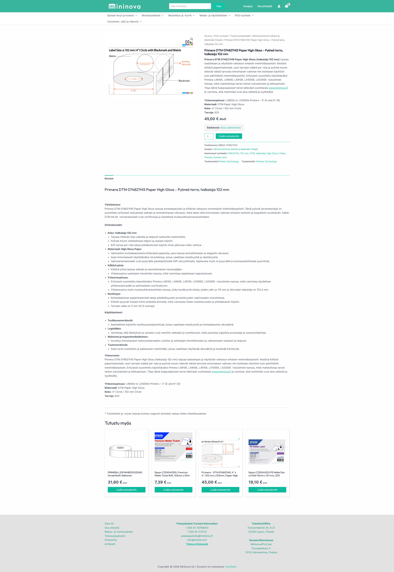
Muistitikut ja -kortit (180, 15)
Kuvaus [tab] (109, 178)
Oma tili (109, 523)
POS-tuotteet (242, 15)
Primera (208, 157)
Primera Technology (228, 161)
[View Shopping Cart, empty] (286, 6)
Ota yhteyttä (264, 6)
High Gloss (272, 153)
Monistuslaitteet (151, 15)
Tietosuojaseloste (115, 535)
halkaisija (260, 153)
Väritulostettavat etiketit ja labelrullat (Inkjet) (235, 149)
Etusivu (208, 36)
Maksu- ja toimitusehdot (119, 531)
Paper (282, 153)
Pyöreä (217, 157)
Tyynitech (230, 566)
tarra (224, 157)
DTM (252, 153)
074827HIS (233, 153)
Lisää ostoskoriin (229, 136)
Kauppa (248, 6)
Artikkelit (110, 544)
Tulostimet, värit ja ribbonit (123, 21)
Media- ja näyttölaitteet (213, 15)
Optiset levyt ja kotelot (120, 15)
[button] (135, 15)
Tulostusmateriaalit (240, 36)
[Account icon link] (279, 6)
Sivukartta (111, 539)
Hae (219, 6)
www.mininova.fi (278, 87)
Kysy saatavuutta (231, 127)
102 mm (244, 153)
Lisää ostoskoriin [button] (127, 489)
